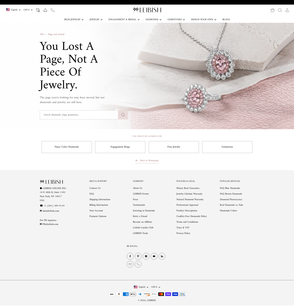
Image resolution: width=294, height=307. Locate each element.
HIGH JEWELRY (72, 19)
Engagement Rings (120, 147)
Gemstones (227, 147)
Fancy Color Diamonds (67, 147)
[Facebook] (130, 256)
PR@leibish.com (50, 224)
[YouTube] (154, 256)
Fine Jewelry (173, 147)
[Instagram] (146, 256)
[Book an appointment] (38, 10)
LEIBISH (151, 300)
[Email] (130, 264)
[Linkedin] (162, 256)
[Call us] (52, 10)
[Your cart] (272, 10)
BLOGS (226, 19)
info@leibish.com (51, 211)
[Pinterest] (138, 256)
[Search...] (280, 10)
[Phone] (138, 264)
